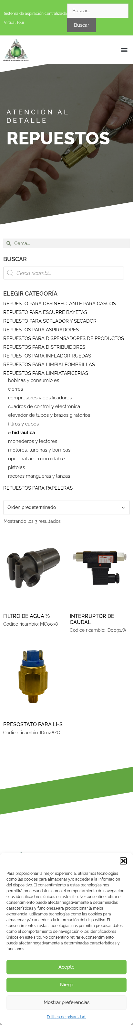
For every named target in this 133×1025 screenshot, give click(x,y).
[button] (123, 861)
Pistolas (16, 467)
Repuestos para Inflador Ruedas (47, 356)
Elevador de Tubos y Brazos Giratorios (49, 415)
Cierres (15, 389)
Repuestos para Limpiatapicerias (45, 373)
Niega (66, 985)
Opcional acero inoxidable (36, 459)
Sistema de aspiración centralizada (35, 13)
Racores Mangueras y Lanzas (39, 476)
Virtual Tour (14, 22)
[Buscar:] (97, 11)
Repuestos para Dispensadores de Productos (63, 338)
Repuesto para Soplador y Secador (50, 321)
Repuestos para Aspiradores (41, 330)
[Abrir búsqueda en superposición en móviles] (63, 273)
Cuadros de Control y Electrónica (44, 406)
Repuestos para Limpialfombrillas (49, 364)
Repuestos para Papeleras (38, 488)
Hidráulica (23, 432)
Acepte (66, 967)
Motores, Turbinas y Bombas (39, 450)
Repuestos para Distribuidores (44, 347)
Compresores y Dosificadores (40, 398)
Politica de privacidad (66, 1017)
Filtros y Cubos (23, 424)
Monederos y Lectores (32, 441)
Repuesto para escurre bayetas (45, 312)
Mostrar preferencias (66, 1002)
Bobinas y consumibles (33, 380)
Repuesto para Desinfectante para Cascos (59, 304)
